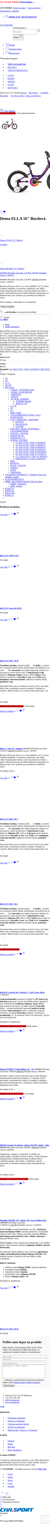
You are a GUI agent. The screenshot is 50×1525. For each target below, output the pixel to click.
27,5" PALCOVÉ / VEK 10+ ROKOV (31, 456)
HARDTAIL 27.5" (18, 438)
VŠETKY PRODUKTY (18, 70)
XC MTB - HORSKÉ (19, 399)
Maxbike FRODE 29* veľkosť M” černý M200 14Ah (23, 1220)
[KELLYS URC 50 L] (25, 883)
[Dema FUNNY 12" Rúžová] (2, 236)
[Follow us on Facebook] (1, 1407)
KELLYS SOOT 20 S (9, 556)
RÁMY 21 (9, 495)
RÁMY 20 (9, 491)
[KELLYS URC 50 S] (25, 798)
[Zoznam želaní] (3, 212)
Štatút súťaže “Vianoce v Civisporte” (23, 1430)
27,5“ (7, 383)
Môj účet (11, 1447)
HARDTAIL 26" (17, 436)
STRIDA (14, 468)
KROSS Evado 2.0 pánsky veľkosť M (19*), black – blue (24, 1145)
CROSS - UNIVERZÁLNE (22, 390)
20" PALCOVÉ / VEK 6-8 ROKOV (30, 449)
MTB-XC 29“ (21, 404)
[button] (8, 711)
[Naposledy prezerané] (7, 1495)
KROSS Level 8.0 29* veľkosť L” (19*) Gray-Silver (22, 992)
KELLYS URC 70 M (9, 661)
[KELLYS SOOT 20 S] (25, 535)
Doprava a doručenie (16, 1421)
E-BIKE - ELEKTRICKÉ (21, 392)
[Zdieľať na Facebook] (3, 320)
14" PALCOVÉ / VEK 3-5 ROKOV (30, 445)
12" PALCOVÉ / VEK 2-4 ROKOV (30, 443)
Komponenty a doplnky (9, 11)
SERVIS (11, 82)
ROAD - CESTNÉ (18, 465)
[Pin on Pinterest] (5, 320)
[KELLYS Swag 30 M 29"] (25, 587)
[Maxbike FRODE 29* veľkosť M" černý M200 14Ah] (25, 1202)
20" (11, 408)
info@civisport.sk (12, 1400)
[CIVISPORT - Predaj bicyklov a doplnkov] (6, 25)
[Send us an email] (3, 1407)
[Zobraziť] (1, 5)
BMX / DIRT (15, 413)
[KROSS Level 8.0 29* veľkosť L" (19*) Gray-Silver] (25, 973)
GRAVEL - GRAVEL (19, 433)
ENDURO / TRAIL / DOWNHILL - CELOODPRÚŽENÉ (25, 430)
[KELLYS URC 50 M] (25, 1308)
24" (6, 378)
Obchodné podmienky (17, 1418)
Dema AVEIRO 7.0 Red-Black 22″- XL (17, 1069)
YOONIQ (19, 426)
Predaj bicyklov (19, 8)
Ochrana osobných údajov (18, 1424)
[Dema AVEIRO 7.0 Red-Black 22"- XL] (25, 1050)
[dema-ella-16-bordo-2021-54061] (9, 133)
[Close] (1, 1502)
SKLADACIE (21, 424)
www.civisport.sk (12, 1402)
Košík (10, 1444)
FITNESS (19, 422)
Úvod (24, 93)
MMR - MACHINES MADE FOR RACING (24, 482)
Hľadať (16, 37)
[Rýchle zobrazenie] (17, 515)
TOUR (13, 470)
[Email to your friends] (7, 320)
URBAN (14, 397)
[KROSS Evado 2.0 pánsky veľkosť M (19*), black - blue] (25, 1122)
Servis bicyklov (34, 8)
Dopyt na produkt (7, 307)
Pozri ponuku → (27, 2)
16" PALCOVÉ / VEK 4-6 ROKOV (26, 96)
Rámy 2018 (10, 493)
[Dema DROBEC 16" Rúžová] (2, 264)
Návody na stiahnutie (16, 1427)
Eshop (10, 1477)
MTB (12, 461)
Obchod (11, 1441)
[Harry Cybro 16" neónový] (25, 730)
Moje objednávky (15, 1450)
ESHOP (11, 78)
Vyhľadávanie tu (19, 28)
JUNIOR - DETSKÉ (18, 440)
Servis (10, 1480)
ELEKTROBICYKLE (14, 479)
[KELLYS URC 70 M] (25, 640)
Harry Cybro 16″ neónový (12, 748)
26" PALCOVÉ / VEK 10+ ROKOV (30, 454)
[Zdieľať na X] (1, 320)
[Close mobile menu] (1, 1507)
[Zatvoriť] (1, 372)
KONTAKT (13, 88)
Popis (7, 324)
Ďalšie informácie (12, 327)
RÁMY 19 (9, 488)
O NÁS (11, 85)
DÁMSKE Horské (23, 401)
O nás (10, 1483)
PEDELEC (14, 463)
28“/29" (8, 385)
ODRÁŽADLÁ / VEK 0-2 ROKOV (30, 459)
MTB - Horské (16, 486)
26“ (6, 381)
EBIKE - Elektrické (18, 484)
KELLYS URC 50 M (9, 1329)
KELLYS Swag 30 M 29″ (11, 608)
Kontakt (11, 1486)
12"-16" (13, 406)
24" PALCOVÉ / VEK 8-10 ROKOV (31, 452)
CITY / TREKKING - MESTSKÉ (24, 420)
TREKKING (16, 394)
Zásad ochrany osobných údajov (27, 1382)
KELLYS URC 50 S (9, 819)
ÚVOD (11, 75)
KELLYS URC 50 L (9, 904)
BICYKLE (12, 67)
